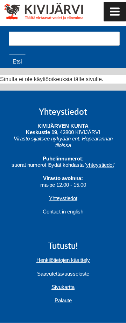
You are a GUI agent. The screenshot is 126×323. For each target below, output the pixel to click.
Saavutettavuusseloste (63, 274)
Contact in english (63, 212)
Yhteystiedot (63, 198)
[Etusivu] (30, 10)
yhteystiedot (100, 165)
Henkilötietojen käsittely (63, 260)
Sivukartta (63, 287)
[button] (115, 11)
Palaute (63, 300)
